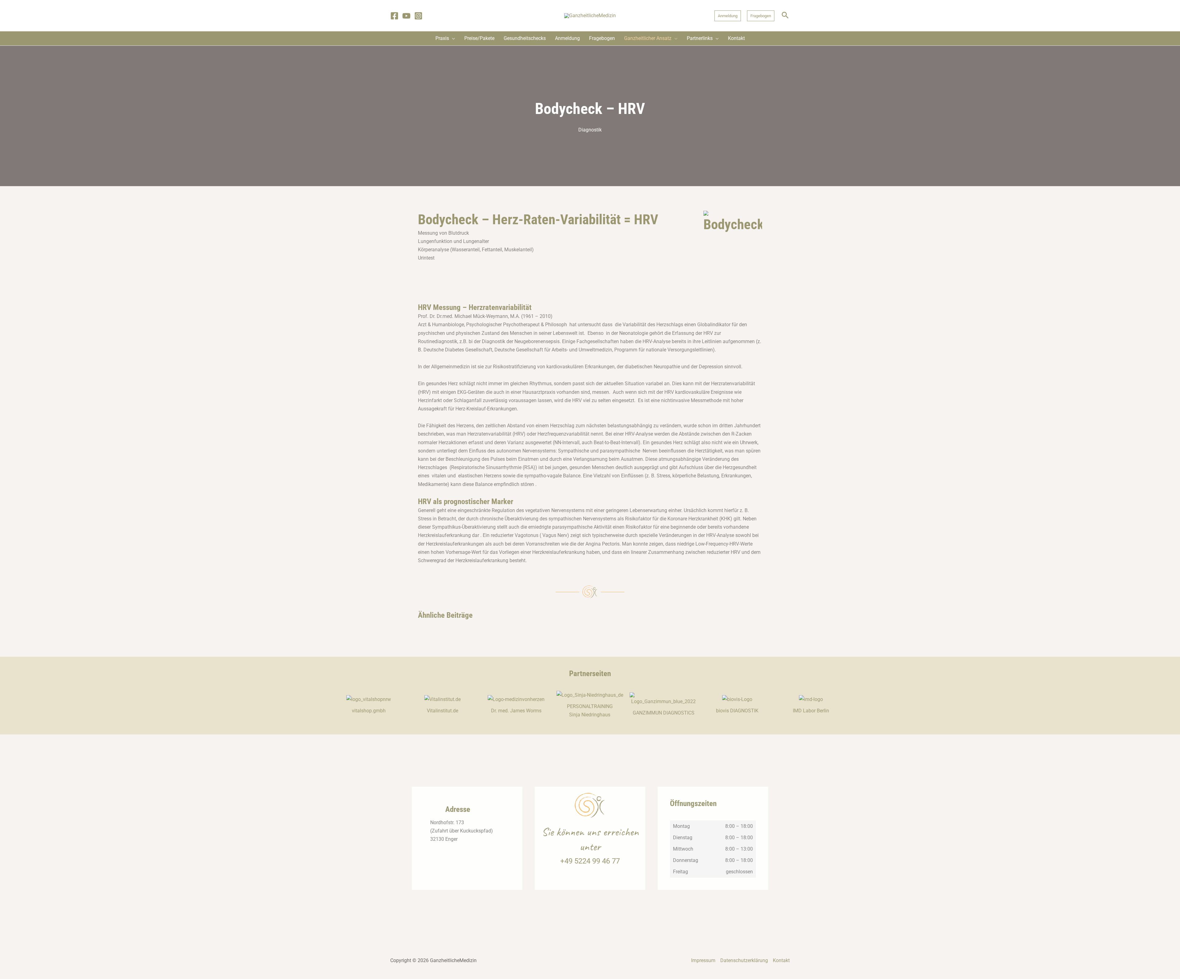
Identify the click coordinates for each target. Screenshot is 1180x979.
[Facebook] (394, 16)
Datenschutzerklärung (744, 960)
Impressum (703, 960)
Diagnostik (590, 130)
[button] (727, 15)
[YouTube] (406, 16)
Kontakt (781, 960)
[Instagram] (418, 16)
